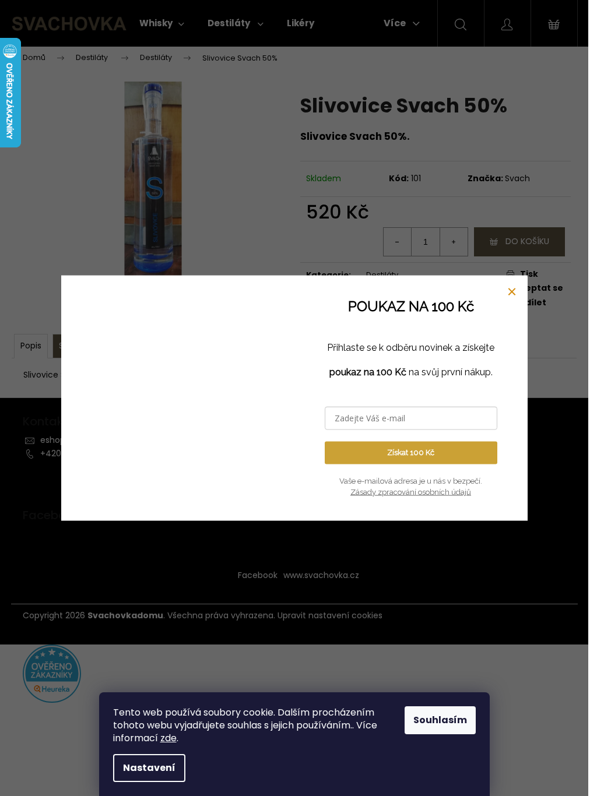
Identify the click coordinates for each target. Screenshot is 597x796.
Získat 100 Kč (410, 452)
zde (168, 738)
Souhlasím (440, 720)
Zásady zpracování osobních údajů (410, 492)
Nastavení (149, 767)
